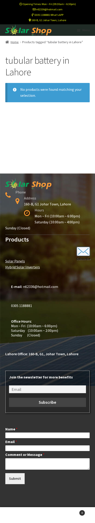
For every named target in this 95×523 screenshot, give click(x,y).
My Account (16, 515)
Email (11, 441)
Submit (15, 478)
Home (15, 42)
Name (11, 429)
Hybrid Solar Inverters (22, 267)
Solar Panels (15, 261)
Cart (73, 511)
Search (47, 515)
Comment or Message (25, 454)
